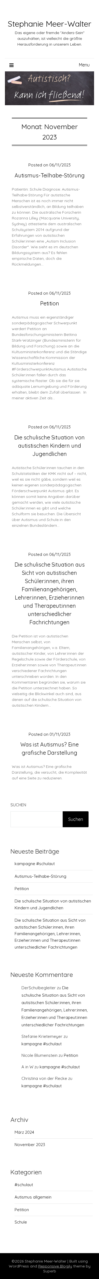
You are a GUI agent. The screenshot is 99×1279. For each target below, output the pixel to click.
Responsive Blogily (55, 1266)
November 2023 (30, 1144)
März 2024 (24, 1132)
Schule (21, 1222)
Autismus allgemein (33, 1197)
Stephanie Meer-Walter (49, 24)
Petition (49, 303)
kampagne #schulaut (35, 863)
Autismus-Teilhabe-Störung (50, 175)
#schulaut (24, 1184)
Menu (84, 65)
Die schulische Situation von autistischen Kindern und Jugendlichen (49, 445)
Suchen (18, 804)
